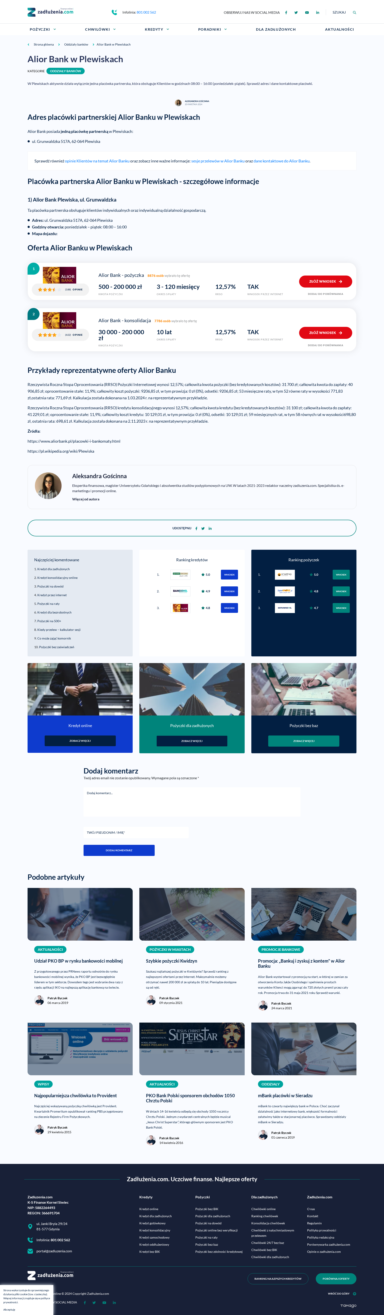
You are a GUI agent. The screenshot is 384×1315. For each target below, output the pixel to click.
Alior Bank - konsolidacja (124, 320)
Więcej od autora (85, 499)
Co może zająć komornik (54, 638)
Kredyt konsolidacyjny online (57, 578)
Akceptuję (9, 1309)
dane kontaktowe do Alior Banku (282, 160)
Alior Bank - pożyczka (121, 275)
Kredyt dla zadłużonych (53, 569)
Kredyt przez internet (52, 595)
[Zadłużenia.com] (50, 12)
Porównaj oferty (336, 1278)
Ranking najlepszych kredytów (278, 1278)
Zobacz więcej (80, 740)
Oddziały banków (65, 71)
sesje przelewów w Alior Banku (218, 160)
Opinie (77, 289)
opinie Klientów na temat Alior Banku (97, 160)
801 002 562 (146, 12)
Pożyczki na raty (48, 604)
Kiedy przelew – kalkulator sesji (59, 630)
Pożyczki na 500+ (49, 621)
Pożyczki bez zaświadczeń (56, 647)
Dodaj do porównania (326, 293)
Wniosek (229, 574)
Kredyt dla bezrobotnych (54, 612)
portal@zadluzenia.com (54, 1251)
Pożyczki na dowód (50, 586)
